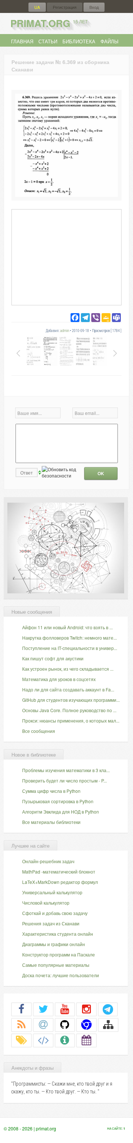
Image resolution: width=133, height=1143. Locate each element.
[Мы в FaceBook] (21, 1009)
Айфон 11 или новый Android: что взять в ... (67, 627)
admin (64, 331)
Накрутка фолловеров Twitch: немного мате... (69, 637)
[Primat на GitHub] (65, 1024)
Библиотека (78, 41)
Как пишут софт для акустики (52, 658)
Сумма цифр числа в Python (51, 791)
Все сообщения (38, 731)
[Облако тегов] (21, 1040)
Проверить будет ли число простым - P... (64, 780)
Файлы (109, 41)
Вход (94, 7)
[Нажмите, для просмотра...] (66, 194)
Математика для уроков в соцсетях (59, 679)
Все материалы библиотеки (51, 822)
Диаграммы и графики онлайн (53, 944)
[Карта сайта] (108, 1024)
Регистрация (64, 7)
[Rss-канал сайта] (21, 1024)
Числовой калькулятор (45, 902)
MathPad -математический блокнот (58, 871)
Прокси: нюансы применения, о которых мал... (70, 720)
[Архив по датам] (86, 1040)
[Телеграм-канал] (108, 1009)
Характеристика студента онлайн (57, 934)
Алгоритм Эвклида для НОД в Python (60, 811)
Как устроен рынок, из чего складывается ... (67, 669)
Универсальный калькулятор (52, 892)
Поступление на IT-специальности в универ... (69, 648)
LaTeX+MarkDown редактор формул (60, 882)
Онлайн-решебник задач (48, 861)
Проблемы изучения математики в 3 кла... (66, 770)
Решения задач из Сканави (50, 923)
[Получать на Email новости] (43, 1024)
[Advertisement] (66, 257)
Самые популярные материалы (55, 965)
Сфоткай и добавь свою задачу (55, 913)
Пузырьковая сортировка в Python (57, 801)
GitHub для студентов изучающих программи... (71, 700)
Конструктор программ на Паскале (58, 954)
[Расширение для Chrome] (86, 1024)
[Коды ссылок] (43, 1040)
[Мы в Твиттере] (43, 1009)
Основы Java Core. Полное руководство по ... (69, 710)
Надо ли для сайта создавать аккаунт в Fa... (68, 689)
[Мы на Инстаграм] (86, 1009)
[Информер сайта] (65, 1040)
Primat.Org (49, 23)
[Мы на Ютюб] (65, 1009)
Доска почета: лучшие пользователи (60, 975)
